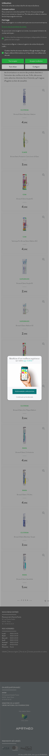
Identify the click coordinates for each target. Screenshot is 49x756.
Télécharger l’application (24, 391)
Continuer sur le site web (24, 397)
